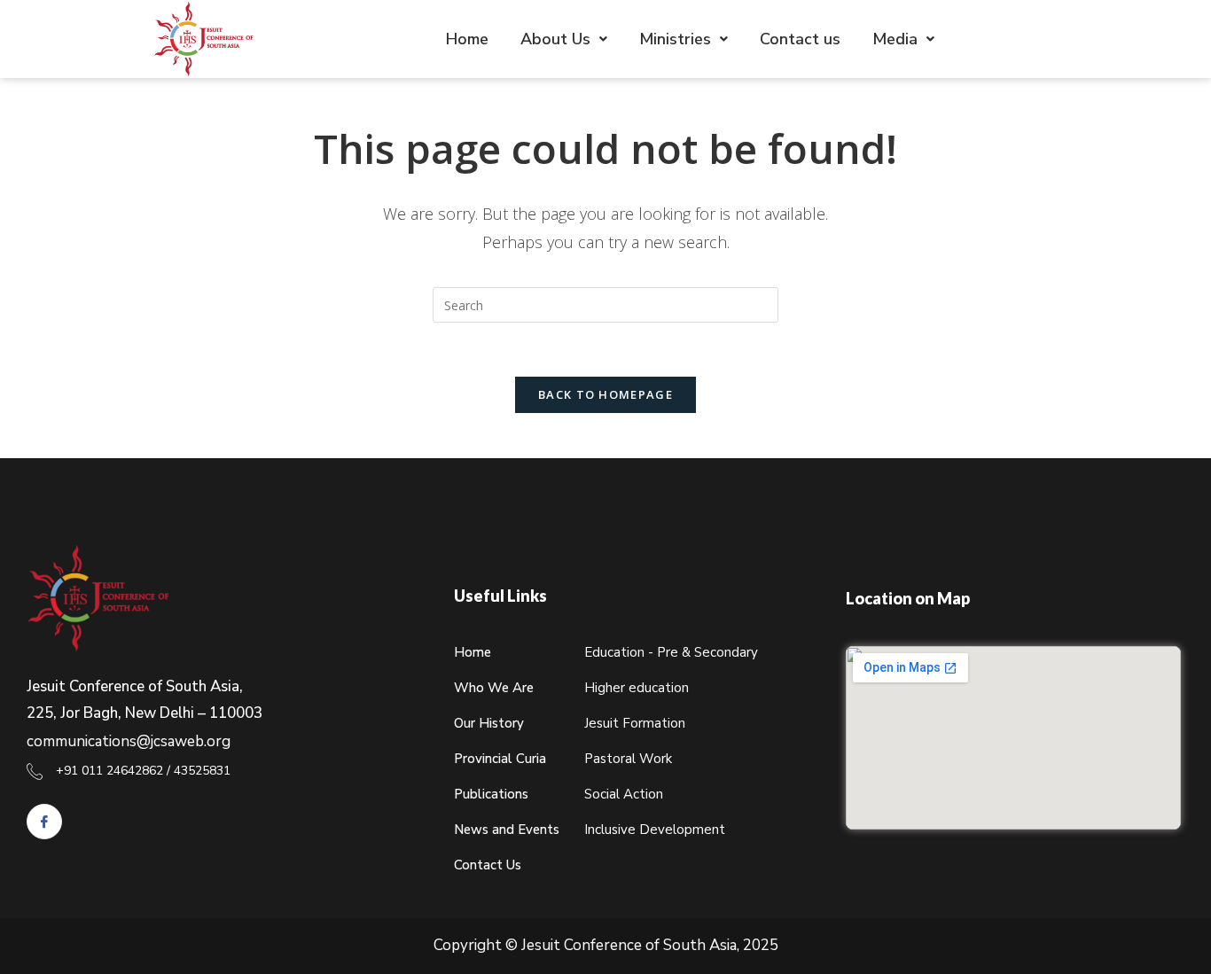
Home (467, 39)
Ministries (675, 39)
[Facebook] (44, 821)
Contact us (800, 39)
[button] (563, 39)
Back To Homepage (605, 394)
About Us (555, 39)
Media (895, 39)
